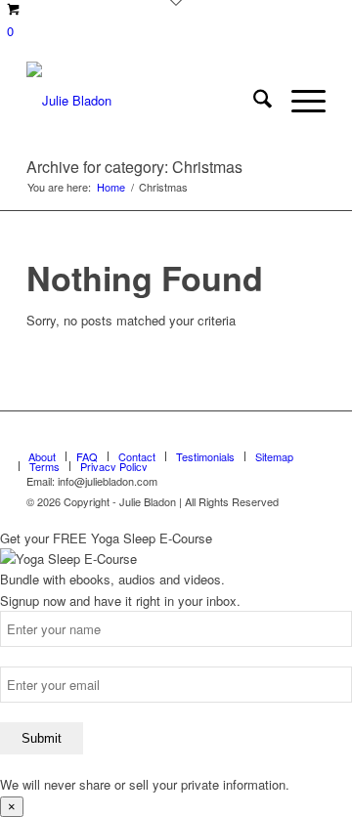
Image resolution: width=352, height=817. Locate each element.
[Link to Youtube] (281, 436)
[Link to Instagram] (311, 436)
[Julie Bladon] (146, 101)
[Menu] (299, 101)
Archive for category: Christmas (134, 166)
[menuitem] (253, 101)
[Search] (253, 101)
